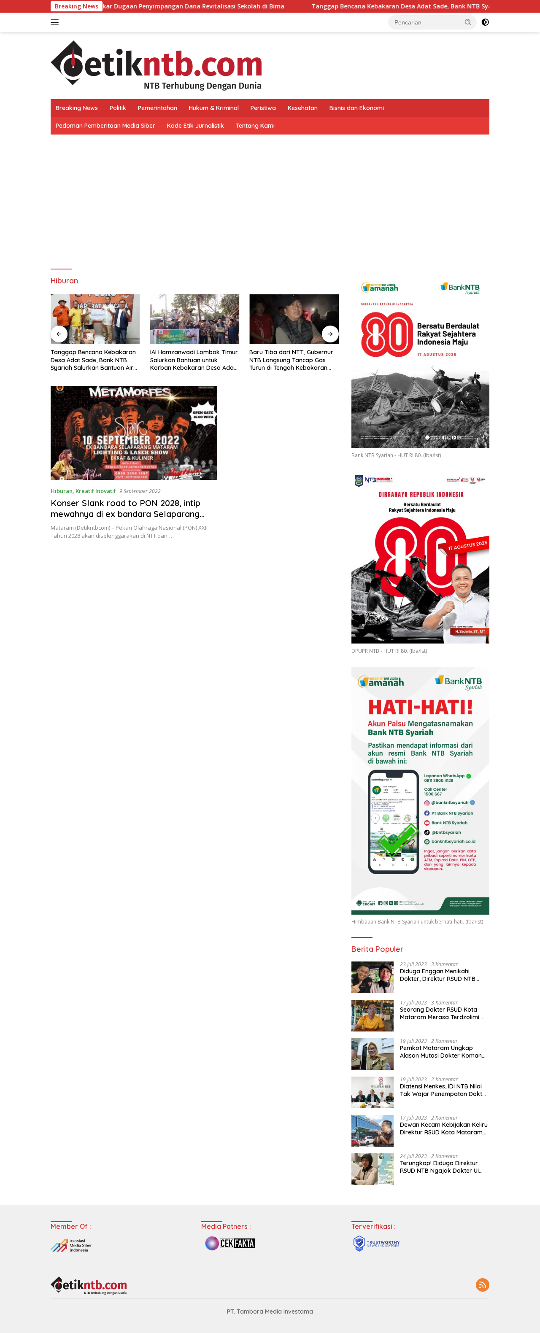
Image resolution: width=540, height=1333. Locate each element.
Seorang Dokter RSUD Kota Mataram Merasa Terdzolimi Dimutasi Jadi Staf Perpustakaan (439, 1013)
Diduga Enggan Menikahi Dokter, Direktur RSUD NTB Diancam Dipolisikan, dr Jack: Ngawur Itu (441, 975)
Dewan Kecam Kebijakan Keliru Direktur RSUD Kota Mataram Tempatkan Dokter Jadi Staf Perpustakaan (444, 1128)
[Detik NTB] (156, 65)
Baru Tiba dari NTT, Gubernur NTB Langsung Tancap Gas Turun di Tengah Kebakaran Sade (291, 360)
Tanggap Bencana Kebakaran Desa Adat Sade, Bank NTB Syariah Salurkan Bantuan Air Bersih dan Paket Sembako (93, 360)
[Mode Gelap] (485, 22)
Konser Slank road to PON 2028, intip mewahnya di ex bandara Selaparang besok (125, 514)
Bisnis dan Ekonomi (356, 108)
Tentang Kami (255, 125)
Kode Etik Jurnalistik (195, 125)
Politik (118, 108)
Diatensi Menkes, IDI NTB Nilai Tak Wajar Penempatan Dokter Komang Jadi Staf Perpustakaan (444, 1090)
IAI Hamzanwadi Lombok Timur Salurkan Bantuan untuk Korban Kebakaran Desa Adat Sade (194, 360)
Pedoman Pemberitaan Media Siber (105, 125)
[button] (468, 22)
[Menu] (56, 22)
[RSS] (482, 1285)
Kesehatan (303, 108)
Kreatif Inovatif (96, 491)
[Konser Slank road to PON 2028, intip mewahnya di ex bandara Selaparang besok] (134, 433)
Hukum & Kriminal (214, 108)
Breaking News (77, 108)
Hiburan (62, 491)
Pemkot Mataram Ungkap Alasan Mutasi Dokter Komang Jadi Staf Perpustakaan (443, 1051)
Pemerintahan (157, 108)
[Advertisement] (270, 198)
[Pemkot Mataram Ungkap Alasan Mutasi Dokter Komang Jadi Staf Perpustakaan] (372, 1054)
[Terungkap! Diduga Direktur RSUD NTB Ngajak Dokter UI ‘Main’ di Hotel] (372, 1169)
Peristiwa (263, 108)
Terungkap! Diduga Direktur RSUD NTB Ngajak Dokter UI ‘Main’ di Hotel (439, 1166)
